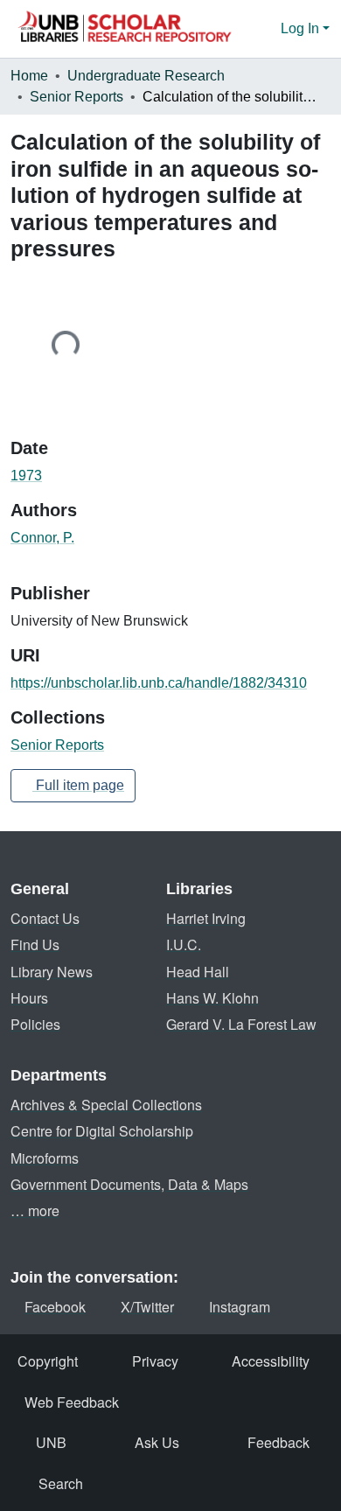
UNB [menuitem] (51, 1442)
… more (34, 1210)
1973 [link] (26, 475)
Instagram (239, 1307)
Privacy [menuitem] (155, 1361)
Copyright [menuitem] (47, 1361)
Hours (29, 998)
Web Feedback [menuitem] (71, 1402)
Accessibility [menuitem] (271, 1361)
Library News (51, 972)
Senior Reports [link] (76, 96)
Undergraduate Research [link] (146, 75)
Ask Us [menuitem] (157, 1442)
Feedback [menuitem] (278, 1442)
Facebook (55, 1307)
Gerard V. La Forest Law (241, 1024)
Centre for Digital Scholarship (101, 1131)
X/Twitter (147, 1307)
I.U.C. (183, 944)
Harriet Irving (206, 918)
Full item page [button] (78, 785)
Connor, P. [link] (42, 537)
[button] (124, 29)
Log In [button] (302, 28)
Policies (35, 1024)
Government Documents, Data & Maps (129, 1184)
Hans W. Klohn (212, 998)
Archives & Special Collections (106, 1105)
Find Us (34, 944)
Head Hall (197, 972)
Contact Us (45, 918)
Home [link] (29, 75)
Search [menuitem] (60, 1483)
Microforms (44, 1158)
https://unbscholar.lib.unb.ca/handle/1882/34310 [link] (158, 682)
